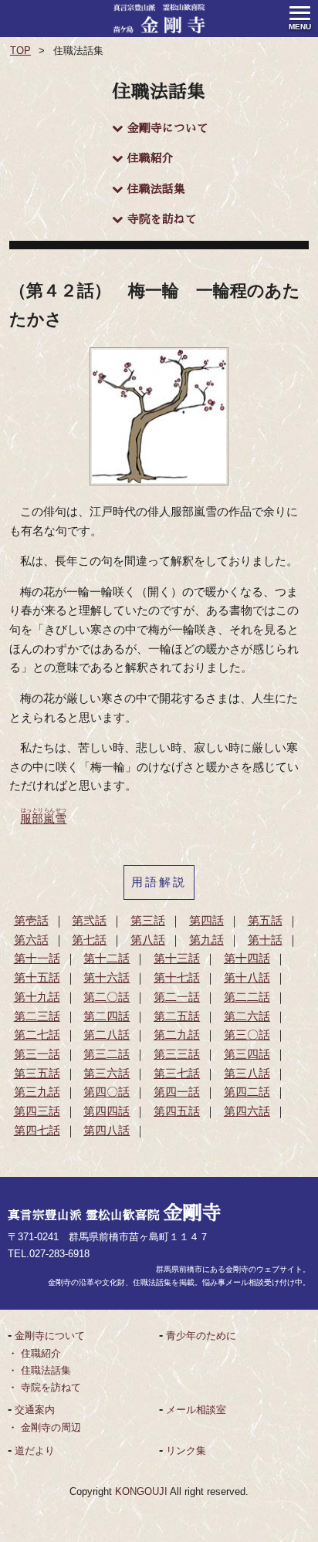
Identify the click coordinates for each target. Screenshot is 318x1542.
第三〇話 (247, 1035)
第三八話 (247, 1073)
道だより (35, 1450)
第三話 (147, 921)
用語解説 (159, 882)
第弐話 (89, 921)
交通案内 (35, 1409)
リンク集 (186, 1450)
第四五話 (177, 1111)
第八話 (147, 940)
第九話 (206, 940)
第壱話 (31, 921)
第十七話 (177, 978)
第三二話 (106, 1054)
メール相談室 (196, 1409)
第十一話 (37, 958)
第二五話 (177, 1016)
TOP (20, 50)
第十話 (265, 940)
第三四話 (247, 1054)
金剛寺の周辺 (51, 1427)
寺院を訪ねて (162, 219)
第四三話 (37, 1111)
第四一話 (177, 1092)
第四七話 (37, 1130)
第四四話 (106, 1111)
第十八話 (247, 978)
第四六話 (247, 1111)
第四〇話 (106, 1092)
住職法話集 (156, 189)
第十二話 (106, 958)
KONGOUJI (141, 1491)
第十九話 (37, 997)
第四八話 (106, 1130)
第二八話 (106, 1035)
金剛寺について (167, 128)
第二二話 (247, 997)
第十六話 (106, 978)
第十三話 (177, 958)
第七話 (89, 940)
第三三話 (177, 1054)
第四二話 (247, 1092)
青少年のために (201, 1335)
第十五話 (37, 978)
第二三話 (37, 1016)
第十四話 (247, 958)
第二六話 (247, 1016)
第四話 (206, 921)
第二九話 (177, 1035)
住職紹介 (150, 158)
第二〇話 (106, 997)
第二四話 (106, 1016)
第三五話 (37, 1073)
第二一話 (177, 997)
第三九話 (37, 1092)
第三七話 (177, 1073)
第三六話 (106, 1073)
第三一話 (37, 1054)
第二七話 (37, 1035)
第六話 (31, 940)
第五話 (265, 921)
